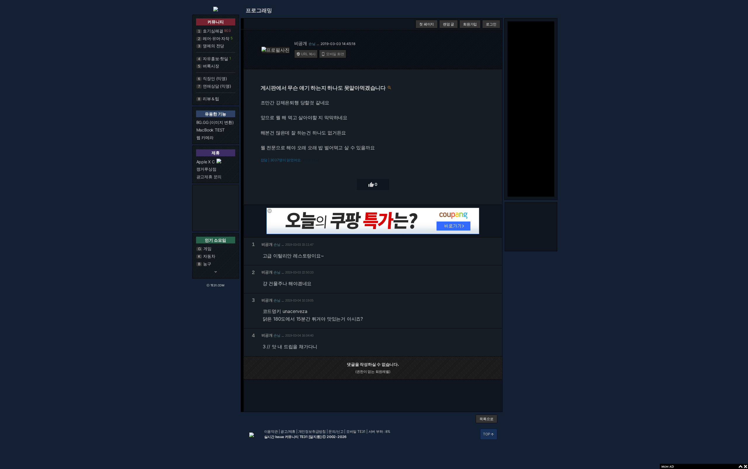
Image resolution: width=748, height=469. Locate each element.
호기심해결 (213, 30)
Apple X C (205, 161)
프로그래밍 (259, 10)
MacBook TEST (210, 129)
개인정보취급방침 (312, 431)
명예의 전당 (213, 45)
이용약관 (271, 431)
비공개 (300, 43)
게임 (207, 248)
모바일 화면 (332, 54)
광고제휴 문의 (209, 176)
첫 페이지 (426, 24)
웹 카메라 (205, 137)
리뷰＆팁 (211, 98)
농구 (207, 263)
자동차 (209, 256)
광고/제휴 (287, 431)
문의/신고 (335, 431)
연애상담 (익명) (217, 86)
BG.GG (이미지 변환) (215, 122)
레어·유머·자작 (216, 38)
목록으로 (486, 419)
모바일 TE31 (356, 431)
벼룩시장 (211, 65)
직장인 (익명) (215, 78)
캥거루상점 (206, 169)
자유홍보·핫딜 (215, 58)
